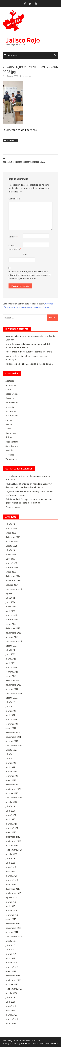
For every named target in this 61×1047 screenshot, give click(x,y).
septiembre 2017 (14, 936)
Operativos (11, 432)
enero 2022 (11, 728)
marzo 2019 (11, 875)
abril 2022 (10, 715)
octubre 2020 (12, 793)
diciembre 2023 (13, 628)
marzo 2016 (11, 1014)
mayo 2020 (11, 815)
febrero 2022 (12, 723)
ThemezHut (53, 1043)
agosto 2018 (11, 897)
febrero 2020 (12, 828)
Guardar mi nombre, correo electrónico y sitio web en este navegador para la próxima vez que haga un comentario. (30, 275)
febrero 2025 (12, 567)
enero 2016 (11, 1023)
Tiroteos (10, 454)
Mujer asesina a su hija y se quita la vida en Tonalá (29, 363)
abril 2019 (10, 871)
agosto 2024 (11, 593)
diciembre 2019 (13, 836)
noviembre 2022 (13, 684)
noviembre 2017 (13, 927)
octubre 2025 (12, 541)
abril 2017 (10, 958)
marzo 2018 (11, 910)
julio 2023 (10, 650)
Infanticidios (12, 415)
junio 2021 (10, 758)
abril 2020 (10, 819)
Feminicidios (12, 402)
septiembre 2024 (14, 589)
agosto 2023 (11, 645)
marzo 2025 (11, 563)
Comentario (15, 198)
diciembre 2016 (13, 975)
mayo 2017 (11, 953)
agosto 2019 (11, 854)
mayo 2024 (11, 606)
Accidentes (11, 385)
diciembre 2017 (13, 923)
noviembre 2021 (13, 736)
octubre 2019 (12, 845)
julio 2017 (10, 945)
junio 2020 (10, 810)
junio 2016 (10, 1001)
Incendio (10, 406)
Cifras (8, 389)
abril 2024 (10, 611)
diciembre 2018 (13, 888)
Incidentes (11, 411)
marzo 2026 (11, 528)
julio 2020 (10, 806)
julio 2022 (10, 702)
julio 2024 (10, 597)
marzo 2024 (11, 615)
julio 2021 (10, 754)
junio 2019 (10, 862)
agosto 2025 (11, 545)
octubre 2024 (12, 584)
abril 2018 (10, 906)
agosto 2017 (11, 940)
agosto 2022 (11, 697)
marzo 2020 (11, 823)
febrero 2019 (12, 880)
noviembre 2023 (13, 632)
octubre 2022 (12, 689)
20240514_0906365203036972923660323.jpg (24, 161)
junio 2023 (10, 654)
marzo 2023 (11, 667)
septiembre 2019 (14, 849)
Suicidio (9, 450)
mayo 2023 (11, 658)
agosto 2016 (11, 993)
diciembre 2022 (13, 680)
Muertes (9, 424)
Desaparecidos (13, 393)
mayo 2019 (11, 867)
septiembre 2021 (14, 745)
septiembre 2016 (14, 988)
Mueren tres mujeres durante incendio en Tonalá (29, 351)
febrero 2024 (12, 619)
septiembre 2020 (14, 797)
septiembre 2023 (14, 641)
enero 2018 (11, 919)
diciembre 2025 (13, 537)
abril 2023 (10, 663)
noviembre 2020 (13, 789)
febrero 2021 (12, 775)
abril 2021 (10, 767)
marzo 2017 (11, 962)
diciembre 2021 (13, 732)
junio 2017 (10, 949)
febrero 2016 (12, 1019)
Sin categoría (12, 445)
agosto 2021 (11, 749)
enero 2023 (11, 676)
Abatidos (10, 380)
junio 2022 (10, 706)
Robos (9, 437)
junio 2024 (10, 602)
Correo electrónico (15, 247)
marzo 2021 (11, 771)
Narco (8, 428)
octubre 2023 (12, 637)
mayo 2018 (11, 901)
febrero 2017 (12, 967)
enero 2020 (11, 832)
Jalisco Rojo (23, 40)
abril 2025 (10, 558)
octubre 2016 (12, 984)
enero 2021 (11, 780)
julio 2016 (10, 997)
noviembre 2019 (13, 841)
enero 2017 (11, 971)
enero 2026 (11, 532)
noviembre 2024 (13, 580)
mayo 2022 (11, 710)
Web (25, 254)
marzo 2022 (11, 719)
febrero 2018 (12, 914)
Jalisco (9, 419)
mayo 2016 (11, 1006)
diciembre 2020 (13, 784)
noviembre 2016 (13, 980)
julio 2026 (10, 524)
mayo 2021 (11, 762)
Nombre (13, 236)
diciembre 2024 (13, 576)
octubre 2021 (12, 741)
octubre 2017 (12, 932)
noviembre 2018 (13, 893)
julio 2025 (10, 550)
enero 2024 (11, 624)
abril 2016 (10, 1010)
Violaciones (11, 458)
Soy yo (9, 491)
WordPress (25, 1043)
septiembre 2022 (14, 693)
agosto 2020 (11, 802)
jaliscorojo (27, 76)
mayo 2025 (11, 554)
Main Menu (13, 55)
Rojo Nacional (12, 441)
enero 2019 (11, 884)
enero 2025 (11, 571)
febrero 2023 (12, 671)
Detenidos (10, 398)
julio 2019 (10, 858)
